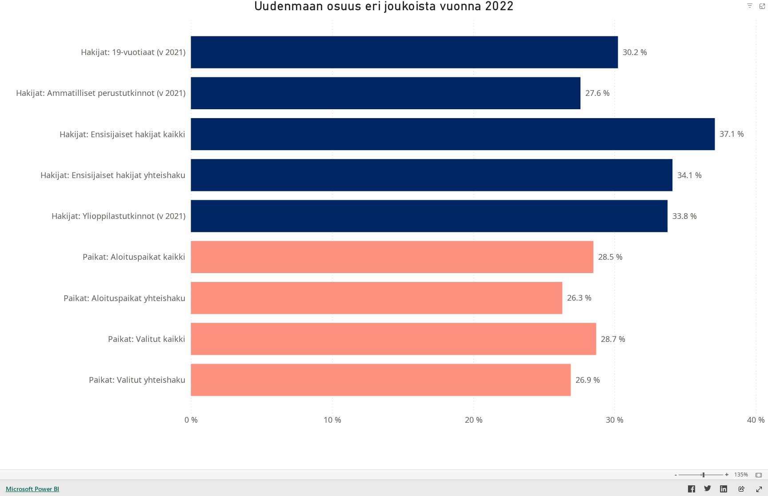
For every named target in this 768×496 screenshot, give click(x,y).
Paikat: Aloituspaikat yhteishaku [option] (124, 298)
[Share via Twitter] (707, 490)
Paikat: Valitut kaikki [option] (146, 338)
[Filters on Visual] (750, 6)
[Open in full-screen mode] (759, 489)
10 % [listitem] (332, 419)
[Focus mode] (762, 6)
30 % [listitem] (615, 419)
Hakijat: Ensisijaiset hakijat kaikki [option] (122, 134)
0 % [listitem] (191, 419)
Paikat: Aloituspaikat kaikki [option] (134, 256)
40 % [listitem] (756, 419)
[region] (384, 216)
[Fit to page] (756, 475)
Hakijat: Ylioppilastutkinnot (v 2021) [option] (118, 215)
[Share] (741, 489)
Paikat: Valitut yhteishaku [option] (137, 379)
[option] (404, 52)
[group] (384, 216)
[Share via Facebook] (691, 490)
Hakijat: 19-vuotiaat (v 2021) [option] (133, 52)
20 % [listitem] (474, 419)
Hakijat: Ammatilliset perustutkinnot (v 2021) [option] (100, 92)
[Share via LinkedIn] (723, 490)
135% (741, 474)
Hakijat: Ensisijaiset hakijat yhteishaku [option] (112, 175)
